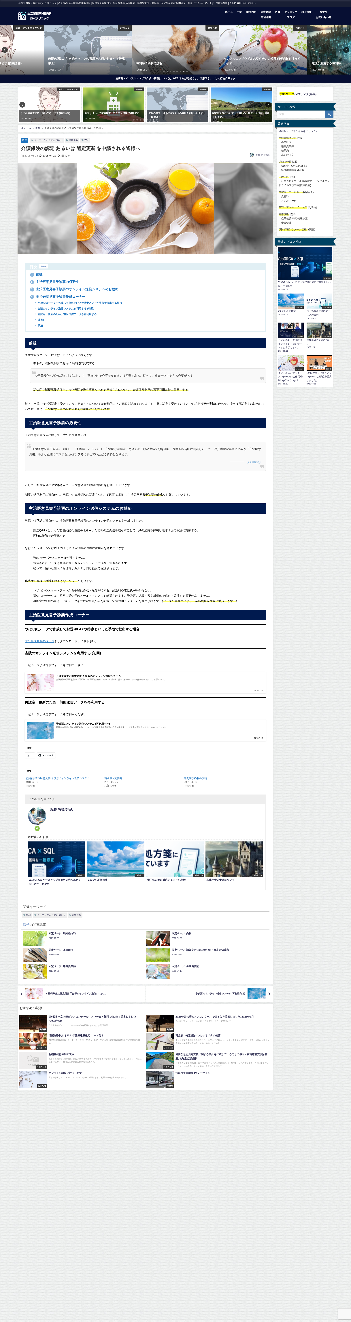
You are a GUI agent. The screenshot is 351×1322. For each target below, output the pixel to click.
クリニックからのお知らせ (48, 140)
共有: (40, 320)
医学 (24, 140)
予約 (239, 12)
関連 (40, 325)
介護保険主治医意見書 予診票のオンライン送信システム (57, 778)
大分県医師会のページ (39, 641)
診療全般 (73, 140)
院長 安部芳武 (262, 155)
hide (43, 266)
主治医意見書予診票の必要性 (55, 281)
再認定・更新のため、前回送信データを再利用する (67, 314)
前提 (37, 274)
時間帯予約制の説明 (195, 778)
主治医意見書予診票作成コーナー (58, 296)
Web (86, 140)
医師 (277, 12)
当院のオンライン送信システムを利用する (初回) (65, 308)
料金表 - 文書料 (113, 778)
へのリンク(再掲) (298, 93)
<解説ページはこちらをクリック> (298, 131)
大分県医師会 (254, 462)
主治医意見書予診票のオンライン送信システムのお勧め (74, 289)
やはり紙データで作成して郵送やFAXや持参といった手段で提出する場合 (79, 303)
